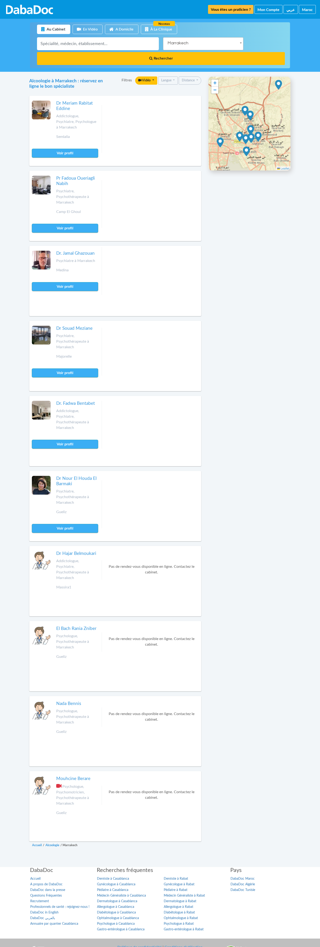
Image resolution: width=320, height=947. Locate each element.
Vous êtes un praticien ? (231, 9)
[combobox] (203, 43)
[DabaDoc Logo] (29, 9)
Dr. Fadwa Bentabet (75, 403)
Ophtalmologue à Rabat (181, 918)
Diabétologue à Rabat (179, 912)
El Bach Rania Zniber (76, 628)
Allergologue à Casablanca (115, 907)
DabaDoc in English (44, 912)
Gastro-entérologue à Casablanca (121, 929)
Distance (188, 80)
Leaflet (284, 168)
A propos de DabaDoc (46, 884)
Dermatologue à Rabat (180, 901)
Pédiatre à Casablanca (112, 890)
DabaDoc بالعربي (42, 918)
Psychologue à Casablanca (116, 923)
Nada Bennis (68, 703)
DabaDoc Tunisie (243, 890)
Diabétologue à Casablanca (116, 912)
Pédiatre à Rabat (175, 890)
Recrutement (39, 901)
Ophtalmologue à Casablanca (118, 918)
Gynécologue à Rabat (179, 884)
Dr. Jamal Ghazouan (75, 253)
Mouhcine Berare (73, 779)
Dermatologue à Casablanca (117, 901)
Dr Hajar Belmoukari (76, 553)
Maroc (307, 10)
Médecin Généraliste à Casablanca (121, 895)
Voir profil (65, 153)
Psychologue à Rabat (179, 923)
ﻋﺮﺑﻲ (291, 10)
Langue (166, 80)
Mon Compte (268, 10)
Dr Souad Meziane (74, 328)
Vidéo (146, 80)
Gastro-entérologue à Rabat (184, 929)
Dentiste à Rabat (176, 878)
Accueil (35, 878)
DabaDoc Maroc (243, 878)
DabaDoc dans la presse (47, 890)
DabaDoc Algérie (243, 884)
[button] (251, 130)
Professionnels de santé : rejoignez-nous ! (59, 907)
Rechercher (163, 58)
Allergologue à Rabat (178, 907)
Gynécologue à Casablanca (116, 884)
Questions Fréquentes (46, 895)
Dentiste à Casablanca (113, 878)
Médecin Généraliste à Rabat (184, 895)
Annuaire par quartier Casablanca (54, 923)
